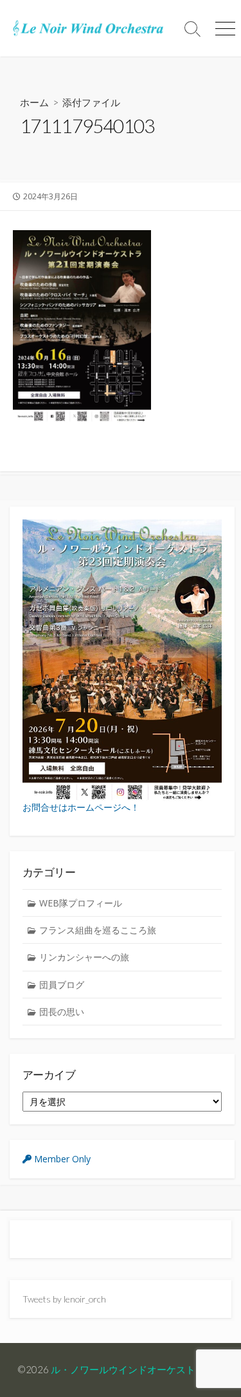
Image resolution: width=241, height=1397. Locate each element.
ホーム (34, 102)
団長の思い (61, 1011)
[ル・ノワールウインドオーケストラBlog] (88, 28)
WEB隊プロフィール (80, 903)
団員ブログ (61, 984)
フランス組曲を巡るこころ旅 (97, 930)
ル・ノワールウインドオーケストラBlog (137, 1369)
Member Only (61, 1159)
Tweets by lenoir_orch (64, 1298)
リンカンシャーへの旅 (84, 957)
